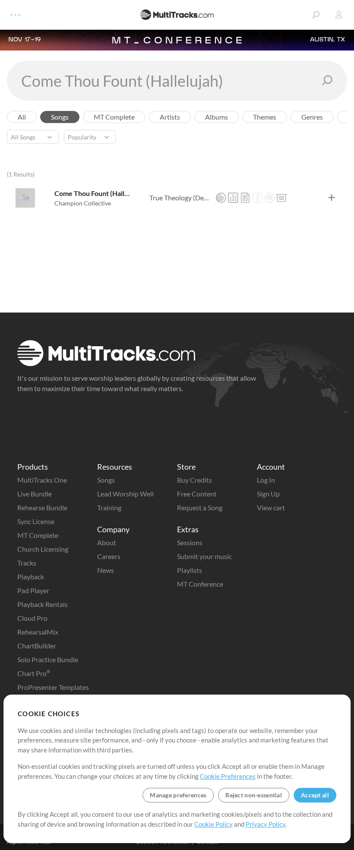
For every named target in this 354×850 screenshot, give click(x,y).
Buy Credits (194, 480)
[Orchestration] (257, 198)
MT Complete (37, 535)
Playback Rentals (42, 604)
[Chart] (245, 198)
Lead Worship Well (125, 494)
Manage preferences (178, 795)
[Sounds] (269, 198)
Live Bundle (34, 494)
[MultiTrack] (221, 198)
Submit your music (204, 556)
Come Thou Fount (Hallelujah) (93, 193)
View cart (271, 507)
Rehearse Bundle (42, 507)
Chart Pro (33, 673)
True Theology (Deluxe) (180, 197)
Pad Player (33, 590)
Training (109, 507)
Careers (108, 556)
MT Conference (200, 584)
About (106, 542)
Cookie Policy (213, 824)
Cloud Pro (32, 618)
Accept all (315, 795)
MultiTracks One (42, 480)
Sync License (35, 521)
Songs (106, 480)
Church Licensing (42, 549)
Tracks (26, 563)
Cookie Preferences (228, 776)
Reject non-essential (253, 795)
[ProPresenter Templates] (281, 198)
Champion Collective (82, 203)
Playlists (189, 570)
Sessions (189, 542)
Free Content (197, 494)
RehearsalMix (37, 632)
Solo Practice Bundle (47, 659)
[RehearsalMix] (233, 198)
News (105, 570)
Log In (266, 480)
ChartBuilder (36, 645)
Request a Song (199, 507)
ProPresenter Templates (53, 687)
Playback (30, 576)
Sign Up (268, 494)
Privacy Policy (265, 824)
